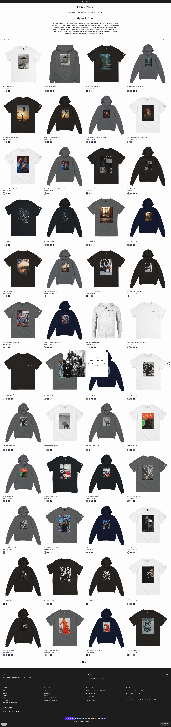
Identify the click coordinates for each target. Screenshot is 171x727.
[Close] (107, 351)
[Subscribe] (104, 369)
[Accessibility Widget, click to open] (168, 363)
